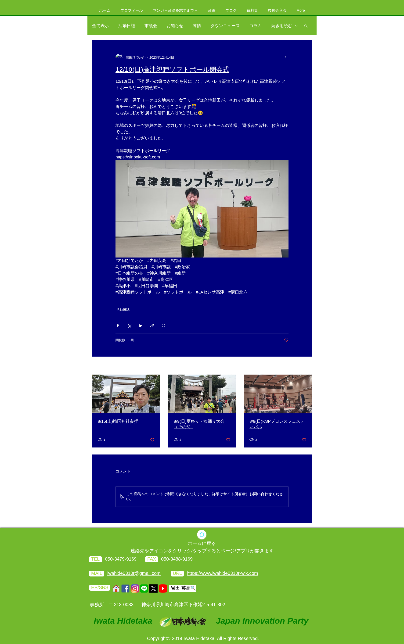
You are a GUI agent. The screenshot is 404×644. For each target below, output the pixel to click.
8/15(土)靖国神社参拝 (118, 421)
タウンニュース (225, 25)
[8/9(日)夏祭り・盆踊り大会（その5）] (202, 394)
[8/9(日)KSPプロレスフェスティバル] (278, 394)
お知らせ (174, 25)
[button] (306, 26)
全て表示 (100, 25)
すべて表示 (304, 366)
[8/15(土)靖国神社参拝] (126, 394)
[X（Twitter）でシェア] (129, 325)
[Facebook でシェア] (117, 325)
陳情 (197, 25)
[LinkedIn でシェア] (140, 325)
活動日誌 (126, 25)
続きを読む (281, 25)
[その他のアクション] (286, 57)
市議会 (150, 25)
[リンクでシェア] (152, 325)
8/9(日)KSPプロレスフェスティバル (276, 424)
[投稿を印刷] (163, 325)
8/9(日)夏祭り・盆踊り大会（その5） (199, 424)
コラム (255, 25)
